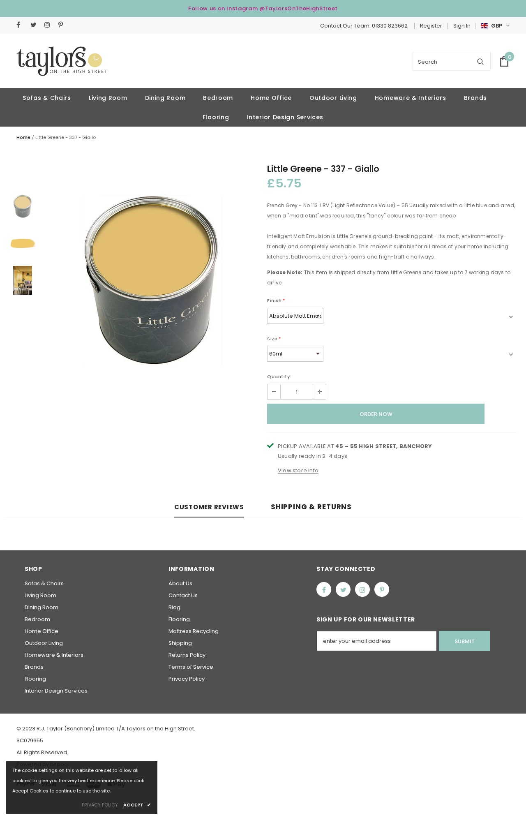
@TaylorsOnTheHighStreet (298, 8)
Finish (276, 300)
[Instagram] (49, 25)
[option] (152, 280)
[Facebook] (21, 25)
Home (23, 137)
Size (274, 338)
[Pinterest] (63, 25)
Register (431, 26)
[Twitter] (35, 25)
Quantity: (279, 376)
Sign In (462, 26)
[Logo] (61, 61)
